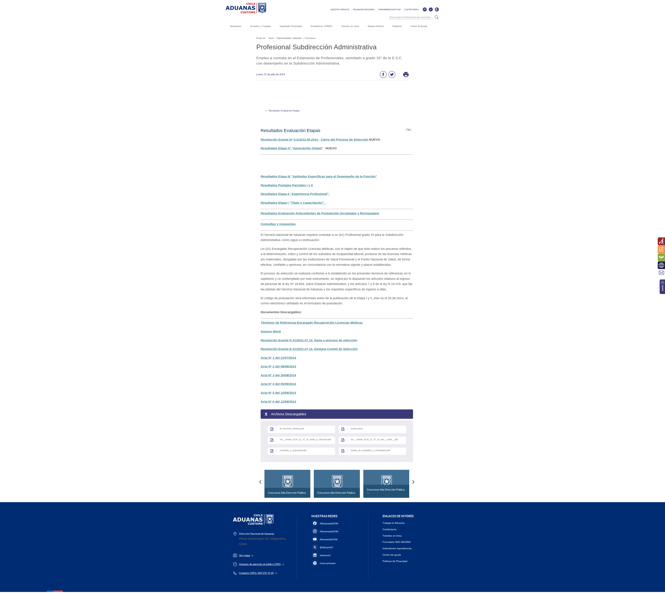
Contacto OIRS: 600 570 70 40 (256, 573)
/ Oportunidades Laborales (289, 38)
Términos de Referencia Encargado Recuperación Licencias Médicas (312, 322)
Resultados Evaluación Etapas (284, 110)
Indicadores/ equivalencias (397, 548)
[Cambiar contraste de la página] (436, 9)
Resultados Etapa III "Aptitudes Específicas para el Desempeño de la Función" (319, 176)
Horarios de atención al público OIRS (260, 564)
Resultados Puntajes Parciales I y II (287, 185)
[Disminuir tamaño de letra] (430, 9)
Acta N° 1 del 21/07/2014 (278, 358)
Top (408, 130)
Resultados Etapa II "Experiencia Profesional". (295, 194)
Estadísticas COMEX (321, 26)
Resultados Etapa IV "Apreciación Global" (292, 148)
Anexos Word (271, 331)
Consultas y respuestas (278, 224)
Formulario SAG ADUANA (397, 542)
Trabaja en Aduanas (394, 523)
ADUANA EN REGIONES (363, 9)
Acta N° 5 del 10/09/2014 (278, 393)
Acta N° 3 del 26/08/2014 (278, 375)
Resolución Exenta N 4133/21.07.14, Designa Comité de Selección (309, 349)
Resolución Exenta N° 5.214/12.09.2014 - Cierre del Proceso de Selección (315, 139)
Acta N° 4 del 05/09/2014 (278, 384)
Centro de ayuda (392, 554)
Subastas (397, 26)
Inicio (271, 38)
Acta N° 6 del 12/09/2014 (278, 401)
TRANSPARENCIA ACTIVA (389, 9)
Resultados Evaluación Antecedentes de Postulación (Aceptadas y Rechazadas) (320, 213)
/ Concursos (310, 38)
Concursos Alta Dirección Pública (287, 492)
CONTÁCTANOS (411, 9)
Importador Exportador (291, 26)
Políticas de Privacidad (395, 561)
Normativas (235, 26)
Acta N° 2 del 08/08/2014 (278, 366)
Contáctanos (389, 529)
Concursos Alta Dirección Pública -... (386, 491)
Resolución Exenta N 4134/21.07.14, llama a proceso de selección (309, 340)
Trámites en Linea (350, 26)
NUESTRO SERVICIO (340, 9)
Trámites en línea (392, 535)
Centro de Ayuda (418, 26)
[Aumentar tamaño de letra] (424, 9)
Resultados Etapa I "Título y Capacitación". (293, 203)
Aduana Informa (376, 26)
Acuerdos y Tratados (260, 26)
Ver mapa (244, 555)
